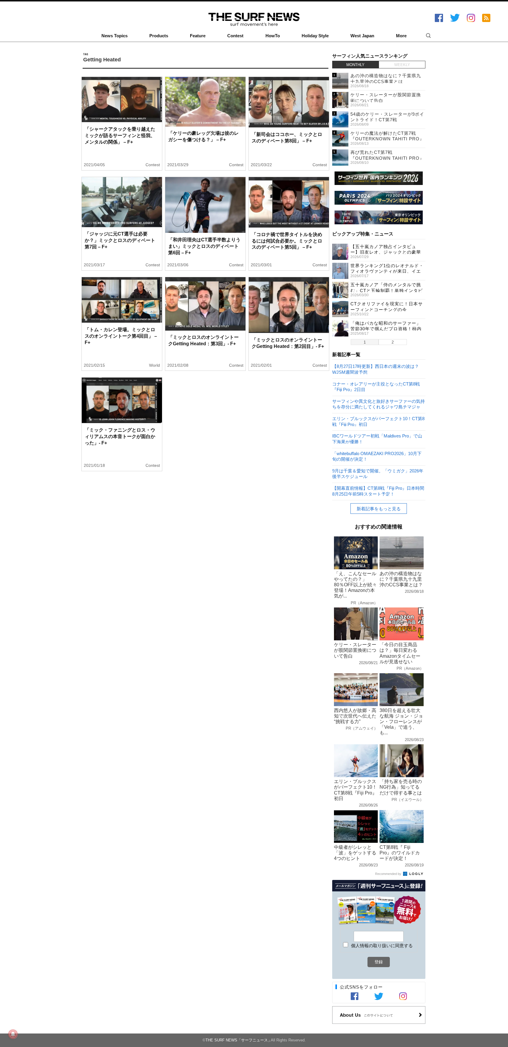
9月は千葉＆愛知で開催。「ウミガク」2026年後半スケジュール (377, 473)
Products (158, 35)
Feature (197, 35)
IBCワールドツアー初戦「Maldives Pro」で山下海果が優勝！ (377, 438)
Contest (235, 35)
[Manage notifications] (13, 1034)
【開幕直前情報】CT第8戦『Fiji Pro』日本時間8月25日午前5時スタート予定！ (378, 491)
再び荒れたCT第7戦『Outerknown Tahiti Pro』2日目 (387, 158)
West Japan (362, 35)
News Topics (114, 35)
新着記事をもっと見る (379, 508)
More (401, 35)
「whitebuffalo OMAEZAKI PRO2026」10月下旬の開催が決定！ (377, 456)
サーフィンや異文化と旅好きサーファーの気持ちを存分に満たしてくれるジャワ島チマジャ (378, 404)
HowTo (272, 35)
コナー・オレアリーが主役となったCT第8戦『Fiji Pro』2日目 (376, 386)
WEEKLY (402, 65)
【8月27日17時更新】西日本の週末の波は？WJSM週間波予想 (375, 369)
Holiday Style (315, 35)
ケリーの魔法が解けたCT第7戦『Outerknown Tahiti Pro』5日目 (387, 139)
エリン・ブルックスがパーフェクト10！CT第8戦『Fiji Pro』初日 (378, 421)
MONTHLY (355, 65)
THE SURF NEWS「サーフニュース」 (238, 1040)
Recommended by (388, 874)
